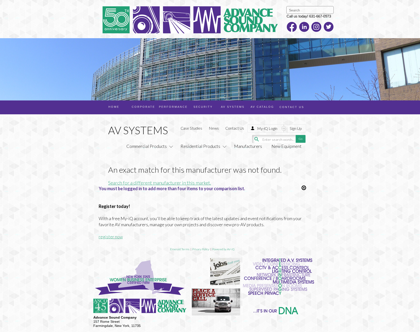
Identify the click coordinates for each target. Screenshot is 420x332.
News (214, 128)
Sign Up (296, 128)
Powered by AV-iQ (223, 249)
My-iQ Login (267, 128)
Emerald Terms (179, 249)
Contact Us (234, 128)
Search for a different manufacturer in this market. (159, 183)
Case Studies (191, 128)
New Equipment (286, 146)
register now (111, 236)
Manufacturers (248, 146)
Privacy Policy (200, 249)
